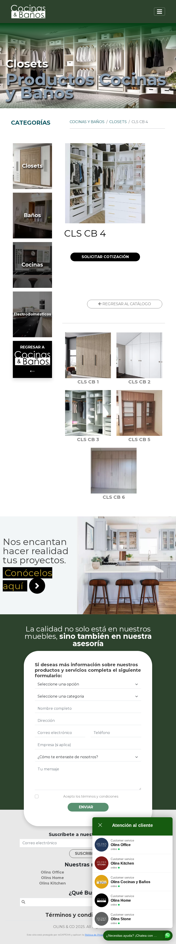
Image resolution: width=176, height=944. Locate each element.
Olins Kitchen (52, 883)
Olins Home (52, 878)
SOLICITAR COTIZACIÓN (105, 257)
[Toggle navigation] (159, 12)
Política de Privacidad (97, 934)
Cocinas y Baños (87, 122)
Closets (118, 122)
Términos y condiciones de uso (88, 915)
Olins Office (52, 872)
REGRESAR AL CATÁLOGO (126, 304)
